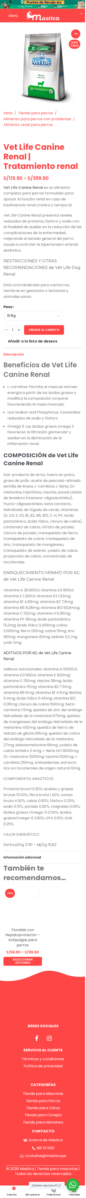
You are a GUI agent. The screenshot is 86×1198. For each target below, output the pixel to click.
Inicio (8, 113)
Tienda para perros (35, 113)
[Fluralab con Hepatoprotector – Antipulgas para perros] (22, 906)
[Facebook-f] (36, 1038)
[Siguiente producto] (17, 135)
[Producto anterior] (6, 135)
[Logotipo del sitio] (43, 15)
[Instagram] (49, 1038)
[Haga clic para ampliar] (12, 97)
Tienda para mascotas (57, 1168)
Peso (8, 306)
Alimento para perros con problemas (37, 119)
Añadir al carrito (44, 330)
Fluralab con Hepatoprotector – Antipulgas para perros (22, 937)
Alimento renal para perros (28, 124)
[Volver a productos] (11, 135)
